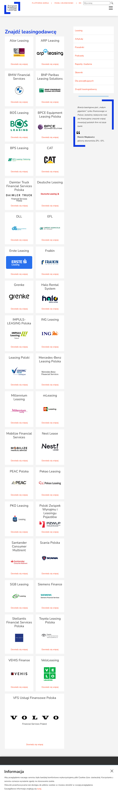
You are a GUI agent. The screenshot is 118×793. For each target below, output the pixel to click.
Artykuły (79, 38)
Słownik (79, 72)
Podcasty (79, 55)
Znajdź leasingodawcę (86, 89)
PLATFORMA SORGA (40, 3)
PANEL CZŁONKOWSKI (64, 3)
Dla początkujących (84, 80)
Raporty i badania (83, 64)
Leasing (78, 30)
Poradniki (79, 47)
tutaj (39, 788)
